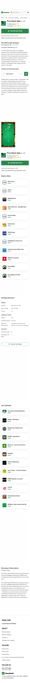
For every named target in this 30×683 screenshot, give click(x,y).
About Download (6, 632)
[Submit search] (11, 12)
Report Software (16, 344)
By (11, 24)
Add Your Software (6, 634)
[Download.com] (5, 12)
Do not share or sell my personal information (13, 657)
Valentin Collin (6, 570)
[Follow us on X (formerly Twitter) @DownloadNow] (6, 668)
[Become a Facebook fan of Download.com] (3, 668)
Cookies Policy (5, 654)
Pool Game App (16, 21)
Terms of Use (5, 651)
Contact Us (4, 637)
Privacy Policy (5, 649)
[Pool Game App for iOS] (3, 23)
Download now (16, 31)
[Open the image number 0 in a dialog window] (8, 134)
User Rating (10, 26)
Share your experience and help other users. (13, 38)
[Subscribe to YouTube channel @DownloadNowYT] (9, 668)
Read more (15, 47)
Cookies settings (6, 660)
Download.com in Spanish (8, 640)
